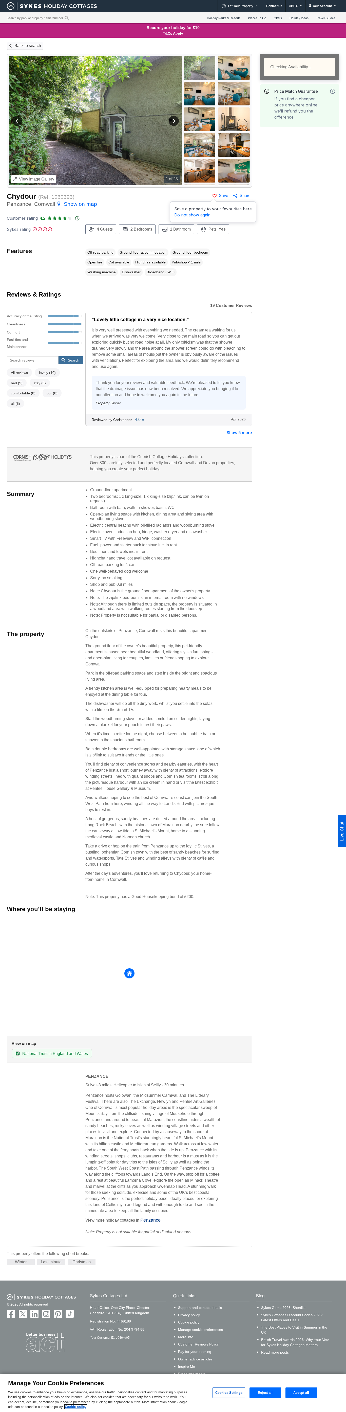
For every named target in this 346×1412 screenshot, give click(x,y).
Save (223, 195)
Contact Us (274, 6)
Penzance (150, 1220)
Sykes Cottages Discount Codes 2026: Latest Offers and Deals (292, 1317)
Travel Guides (325, 18)
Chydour (21, 196)
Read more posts (275, 1352)
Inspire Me (186, 1366)
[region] (173, 1393)
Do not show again (192, 214)
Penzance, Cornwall (52, 204)
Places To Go (257, 18)
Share (245, 195)
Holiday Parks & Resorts (223, 18)
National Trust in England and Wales (55, 1053)
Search (73, 360)
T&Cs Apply (173, 33)
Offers (278, 18)
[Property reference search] (67, 18)
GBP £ (294, 6)
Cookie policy (188, 1322)
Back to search (27, 45)
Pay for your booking (194, 1352)
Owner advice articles (195, 1359)
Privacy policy (189, 1315)
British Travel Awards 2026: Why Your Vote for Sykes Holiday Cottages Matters (295, 1342)
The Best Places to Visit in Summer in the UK (294, 1329)
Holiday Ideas (299, 18)
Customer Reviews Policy (198, 1344)
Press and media (191, 1374)
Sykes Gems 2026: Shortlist (283, 1308)
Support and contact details (200, 1308)
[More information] (332, 91)
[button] (17, 121)
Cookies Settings (228, 1393)
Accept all (301, 1393)
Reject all (265, 1393)
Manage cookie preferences (200, 1330)
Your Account (322, 6)
